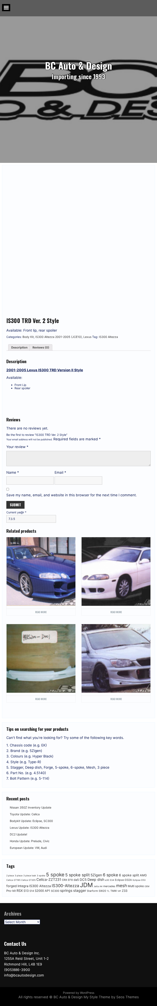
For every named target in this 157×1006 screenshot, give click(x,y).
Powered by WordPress (78, 992)
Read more (41, 612)
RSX (20, 891)
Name (12, 472)
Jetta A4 (98, 886)
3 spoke (41, 875)
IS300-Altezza (65, 885)
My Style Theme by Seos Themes (111, 997)
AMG (143, 875)
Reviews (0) (41, 347)
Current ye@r (16, 512)
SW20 (102, 890)
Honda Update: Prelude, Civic (29, 841)
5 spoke (55, 875)
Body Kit (28, 337)
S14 (31, 890)
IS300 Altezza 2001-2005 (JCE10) (58, 337)
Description (19, 347)
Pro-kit (11, 891)
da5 (76, 880)
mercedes (109, 886)
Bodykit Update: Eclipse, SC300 (31, 821)
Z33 (124, 891)
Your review (17, 447)
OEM (147, 886)
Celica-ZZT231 (48, 879)
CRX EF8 (67, 879)
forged (11, 886)
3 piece (18, 875)
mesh (121, 885)
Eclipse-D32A (123, 879)
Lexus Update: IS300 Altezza (29, 827)
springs (66, 890)
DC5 (83, 880)
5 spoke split (77, 874)
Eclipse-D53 (139, 880)
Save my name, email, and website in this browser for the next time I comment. (71, 495)
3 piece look (29, 875)
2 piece (10, 875)
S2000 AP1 (42, 891)
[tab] (19, 347)
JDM (86, 885)
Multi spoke (136, 886)
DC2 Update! (18, 834)
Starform (92, 890)
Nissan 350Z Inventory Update (30, 807)
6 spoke (110, 874)
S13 (26, 891)
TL (108, 891)
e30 (107, 880)
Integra (23, 886)
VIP (119, 891)
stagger (79, 890)
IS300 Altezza (108, 337)
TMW (113, 890)
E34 (112, 880)
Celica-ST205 (28, 880)
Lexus (87, 337)
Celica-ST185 (13, 880)
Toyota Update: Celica (25, 814)
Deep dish (95, 879)
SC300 (55, 890)
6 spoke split (129, 875)
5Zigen (96, 875)
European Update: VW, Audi (28, 847)
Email (60, 472)
